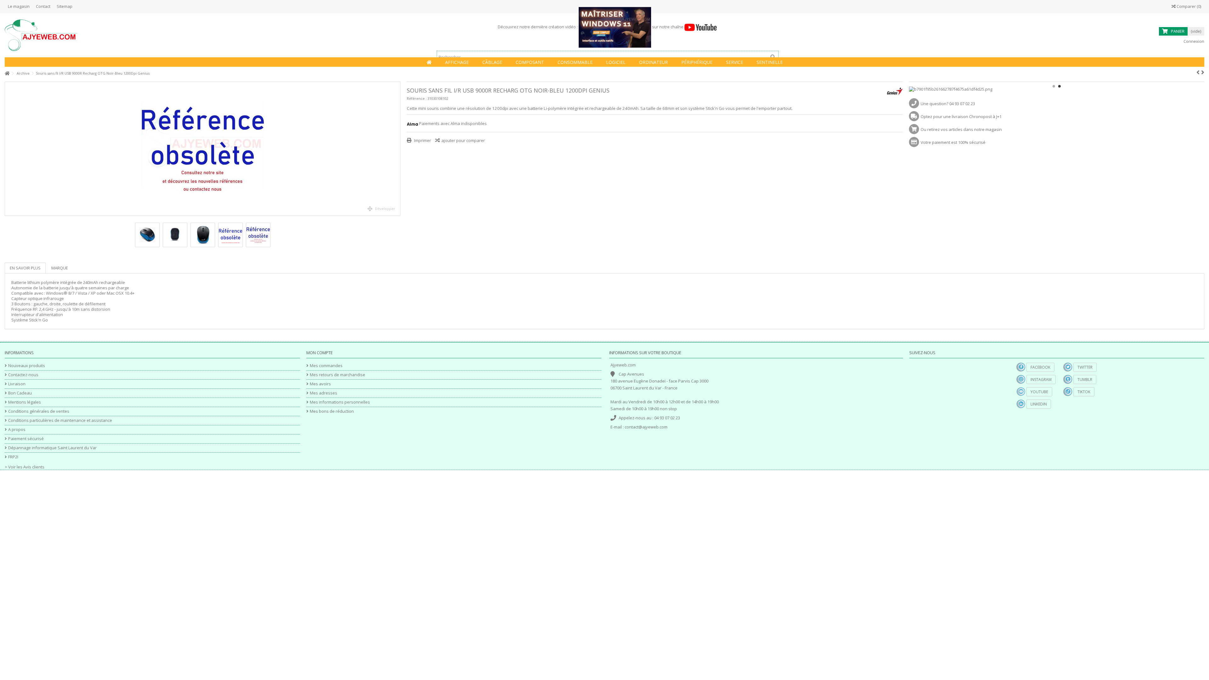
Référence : (417, 98)
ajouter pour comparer (463, 140)
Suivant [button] (397, 149)
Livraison (17, 384)
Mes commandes (326, 365)
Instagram (1041, 379)
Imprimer (422, 140)
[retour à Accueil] (7, 73)
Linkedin (1038, 404)
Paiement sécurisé (26, 438)
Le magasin (19, 6)
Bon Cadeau (20, 393)
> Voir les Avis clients (24, 467)
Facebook (1040, 367)
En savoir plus (25, 268)
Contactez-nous (23, 374)
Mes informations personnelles (340, 402)
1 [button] (1054, 86)
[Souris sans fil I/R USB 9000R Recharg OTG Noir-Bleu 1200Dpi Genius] (202, 149)
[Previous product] (1198, 72)
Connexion (1193, 41)
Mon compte (319, 352)
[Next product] (1202, 72)
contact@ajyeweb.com (646, 427)
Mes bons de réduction (332, 411)
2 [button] (1059, 86)
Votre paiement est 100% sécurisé (953, 142)
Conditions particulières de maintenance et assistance (60, 420)
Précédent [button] (8, 149)
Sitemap (64, 6)
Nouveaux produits (26, 365)
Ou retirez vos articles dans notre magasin (961, 129)
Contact (43, 6)
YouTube (1039, 391)
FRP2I (13, 457)
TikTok (1083, 391)
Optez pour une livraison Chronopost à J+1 (961, 116)
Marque (59, 268)
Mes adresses (323, 393)
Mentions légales (24, 402)
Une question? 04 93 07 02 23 (948, 103)
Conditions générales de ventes (38, 411)
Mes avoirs (320, 384)
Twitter (1085, 367)
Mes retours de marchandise (337, 374)
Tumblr (1084, 379)
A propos (17, 429)
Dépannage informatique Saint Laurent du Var (52, 447)
